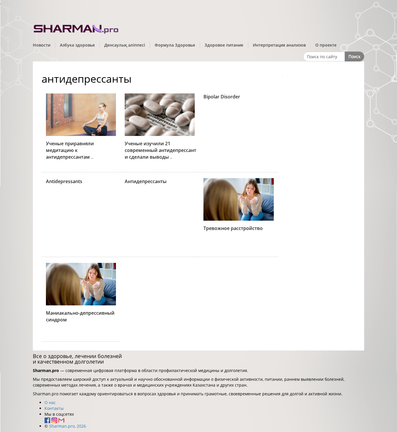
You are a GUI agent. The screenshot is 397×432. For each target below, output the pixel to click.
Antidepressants (64, 181)
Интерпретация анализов (279, 45)
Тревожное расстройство (233, 228)
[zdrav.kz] (76, 28)
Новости (41, 45)
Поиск (354, 56)
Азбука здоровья (77, 45)
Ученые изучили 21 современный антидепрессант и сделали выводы (160, 150)
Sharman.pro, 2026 (67, 426)
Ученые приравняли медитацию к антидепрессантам (70, 150)
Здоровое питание (224, 45)
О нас (50, 402)
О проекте (326, 45)
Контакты (54, 408)
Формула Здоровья (175, 45)
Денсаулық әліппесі (124, 45)
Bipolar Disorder (221, 96)
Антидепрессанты (146, 181)
